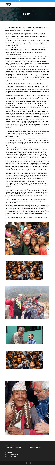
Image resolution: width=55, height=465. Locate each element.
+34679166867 (37, 445)
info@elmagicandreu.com (35, 447)
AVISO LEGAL (9, 452)
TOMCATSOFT (18, 447)
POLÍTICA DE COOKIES (11, 456)
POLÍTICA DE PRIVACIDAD (12, 454)
